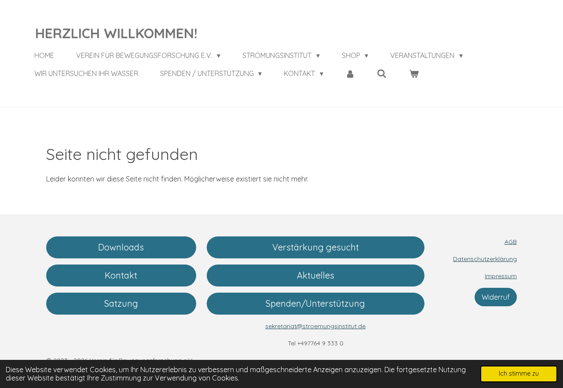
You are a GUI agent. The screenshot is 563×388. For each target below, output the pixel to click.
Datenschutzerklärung (485, 259)
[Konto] (350, 73)
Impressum (501, 276)
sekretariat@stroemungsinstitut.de (315, 326)
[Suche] (381, 73)
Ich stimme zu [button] (519, 373)
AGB (511, 242)
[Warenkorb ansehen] (414, 73)
